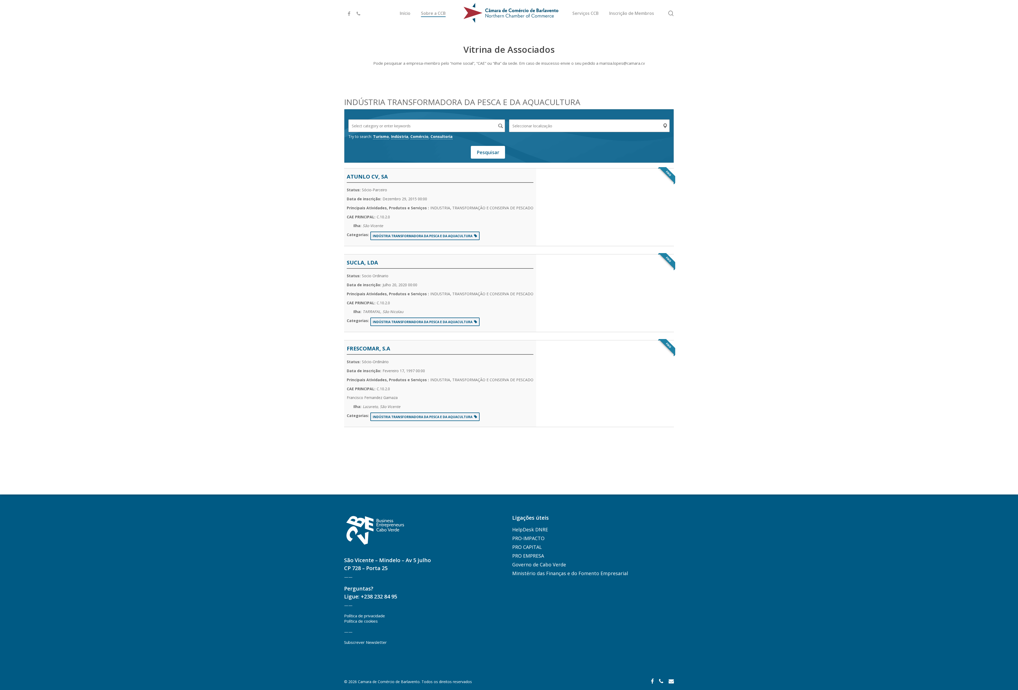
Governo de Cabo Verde (539, 564)
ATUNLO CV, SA (367, 176)
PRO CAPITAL (527, 547)
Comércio (419, 136)
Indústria (399, 136)
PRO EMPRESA (528, 556)
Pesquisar (488, 152)
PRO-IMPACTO (528, 538)
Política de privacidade (364, 615)
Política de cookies (361, 621)
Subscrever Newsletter (365, 642)
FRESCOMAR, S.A (368, 348)
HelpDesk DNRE (530, 529)
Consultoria (442, 136)
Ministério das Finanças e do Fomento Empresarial (570, 573)
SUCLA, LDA (362, 262)
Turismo (381, 136)
